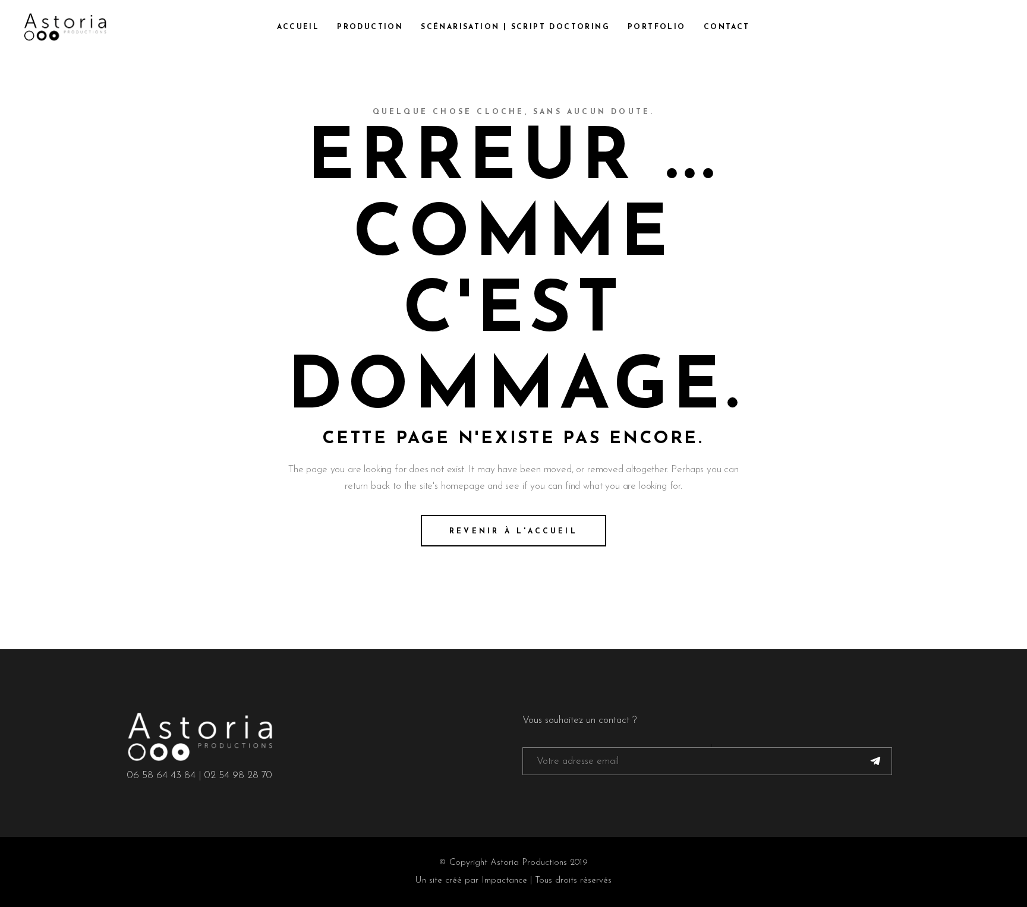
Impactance (504, 880)
